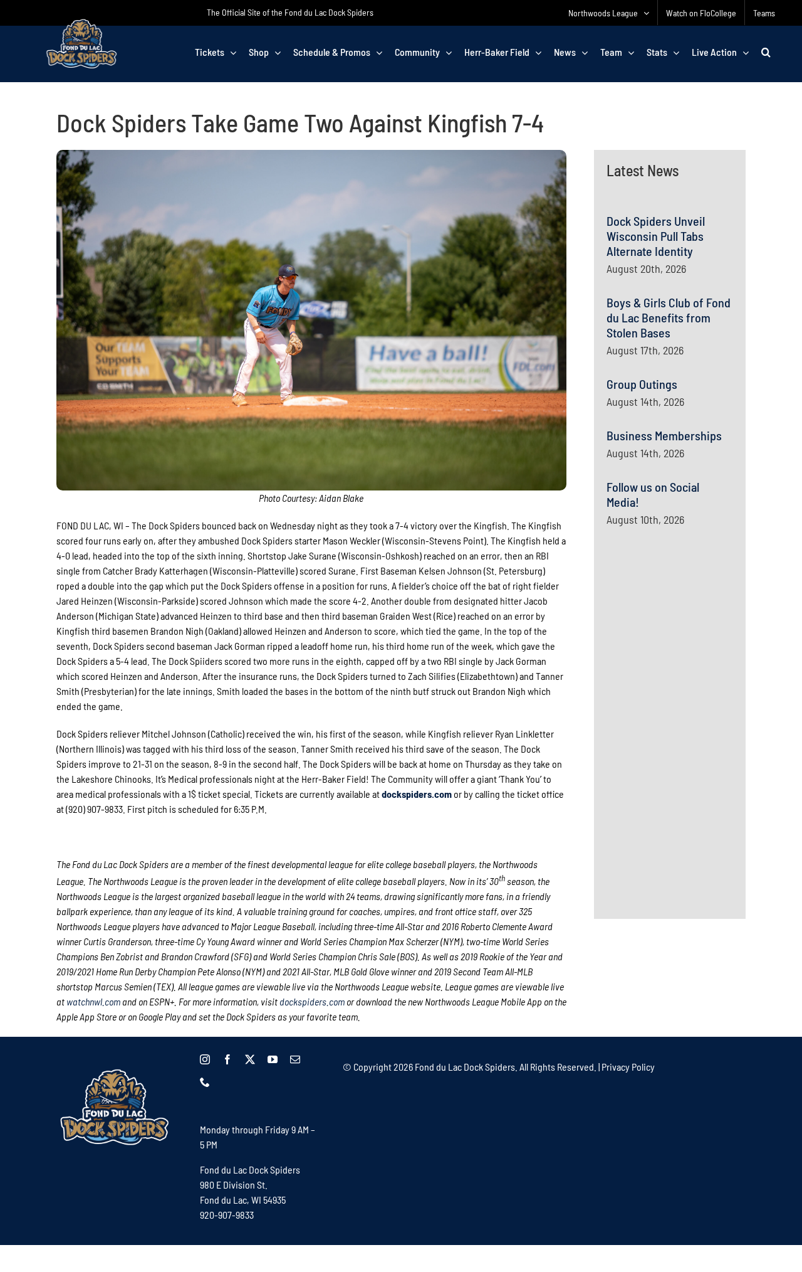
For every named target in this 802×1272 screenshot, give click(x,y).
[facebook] (227, 1059)
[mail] (295, 1059)
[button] (766, 52)
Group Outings (642, 383)
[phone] (205, 1082)
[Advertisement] (700, 658)
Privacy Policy (628, 1067)
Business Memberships (664, 435)
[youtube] (273, 1059)
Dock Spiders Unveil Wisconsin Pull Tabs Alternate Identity (656, 235)
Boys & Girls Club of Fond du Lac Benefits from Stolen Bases (669, 317)
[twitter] (250, 1059)
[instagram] (205, 1059)
